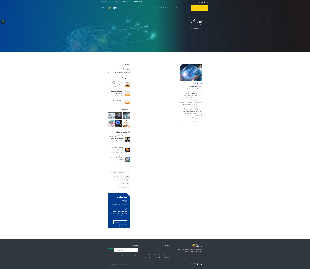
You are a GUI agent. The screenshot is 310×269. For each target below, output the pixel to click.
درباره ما (158, 249)
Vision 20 (157, 257)
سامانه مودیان (125, 183)
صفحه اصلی (167, 249)
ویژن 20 (116, 176)
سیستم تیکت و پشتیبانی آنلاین (111, 2)
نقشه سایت (157, 254)
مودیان (119, 180)
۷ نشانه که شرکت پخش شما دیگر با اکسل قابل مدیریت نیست (116, 138)
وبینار (122, 176)
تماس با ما (167, 252)
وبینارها (148, 252)
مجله (149, 249)
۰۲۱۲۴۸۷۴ (125, 2)
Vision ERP (147, 257)
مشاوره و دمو (200, 7)
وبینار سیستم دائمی (117, 100)
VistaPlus (167, 257)
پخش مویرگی (113, 172)
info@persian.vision (137, 2)
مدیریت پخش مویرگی (123, 187)
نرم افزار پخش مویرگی (124, 172)
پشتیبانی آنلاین (166, 254)
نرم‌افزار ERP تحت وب (195, 86)
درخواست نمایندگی (155, 252)
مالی (119, 183)
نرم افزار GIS (126, 180)
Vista (148, 254)
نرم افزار (127, 176)
